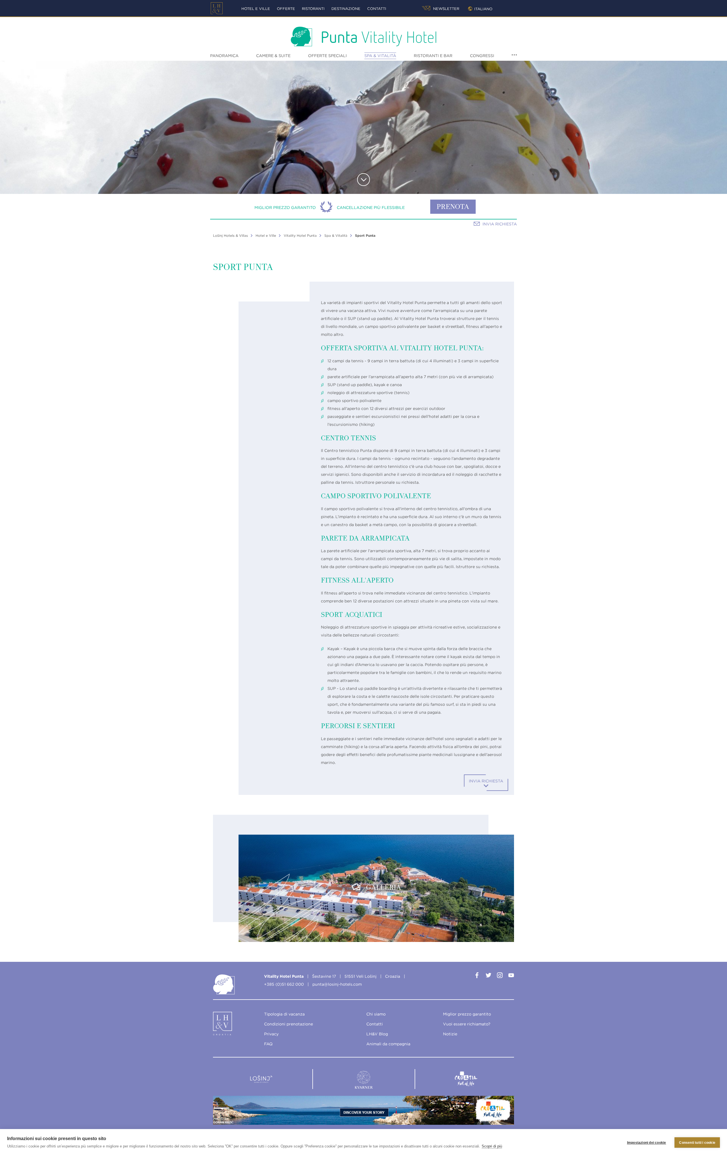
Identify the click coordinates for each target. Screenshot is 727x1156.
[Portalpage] (223, 1025)
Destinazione (345, 9)
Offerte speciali (327, 55)
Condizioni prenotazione (288, 1024)
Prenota (452, 207)
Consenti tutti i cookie (697, 1143)
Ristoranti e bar (433, 55)
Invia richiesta (499, 224)
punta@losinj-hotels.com (337, 984)
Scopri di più (492, 1146)
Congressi (482, 55)
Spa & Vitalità (380, 55)
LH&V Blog (377, 1034)
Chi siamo (376, 1014)
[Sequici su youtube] (511, 976)
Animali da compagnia (388, 1044)
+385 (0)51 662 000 (284, 984)
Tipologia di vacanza (284, 1014)
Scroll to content (363, 179)
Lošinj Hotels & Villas (230, 235)
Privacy (271, 1034)
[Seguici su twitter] (488, 976)
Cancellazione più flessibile (371, 207)
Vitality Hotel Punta (300, 235)
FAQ (268, 1044)
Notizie (450, 1034)
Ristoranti (313, 9)
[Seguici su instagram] (500, 976)
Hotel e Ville (255, 9)
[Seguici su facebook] (477, 976)
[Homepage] (217, 8)
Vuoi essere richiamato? (466, 1024)
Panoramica (224, 55)
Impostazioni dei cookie (646, 1143)
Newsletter (445, 9)
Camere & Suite (273, 55)
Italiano (483, 9)
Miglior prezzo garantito (285, 207)
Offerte (286, 9)
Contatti (376, 9)
